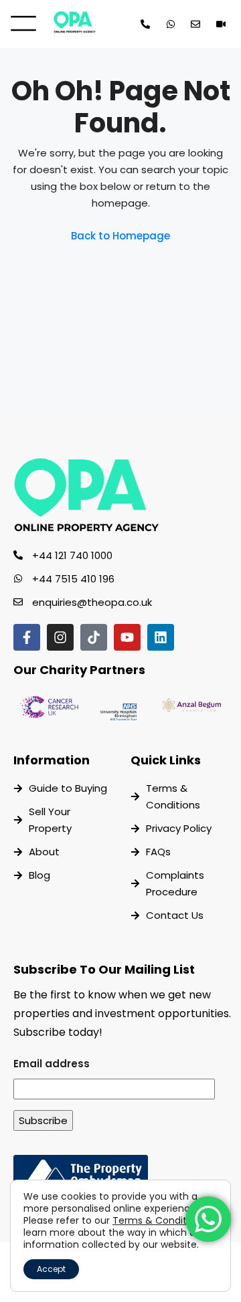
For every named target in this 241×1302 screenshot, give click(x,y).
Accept (51, 1269)
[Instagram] (60, 637)
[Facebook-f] (26, 637)
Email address (51, 1064)
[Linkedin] (160, 637)
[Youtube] (127, 637)
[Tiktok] (93, 637)
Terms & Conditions (159, 1220)
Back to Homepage (120, 236)
